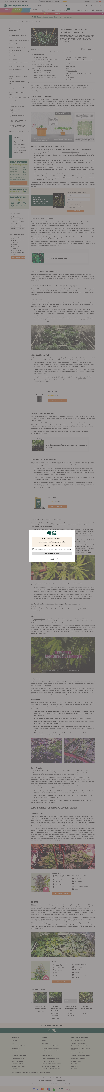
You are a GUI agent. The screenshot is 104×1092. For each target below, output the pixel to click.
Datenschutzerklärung (64, 549)
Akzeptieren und (53, 549)
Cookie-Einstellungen (48, 549)
